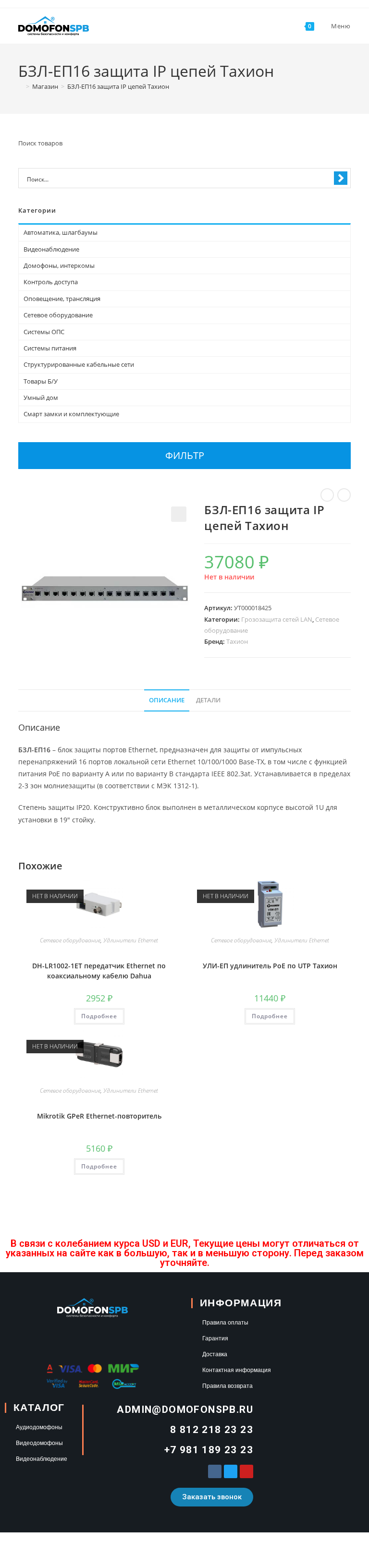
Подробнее (99, 1016)
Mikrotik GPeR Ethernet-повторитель (99, 1115)
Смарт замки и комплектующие (71, 414)
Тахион (237, 641)
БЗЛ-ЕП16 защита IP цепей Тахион (118, 86)
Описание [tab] (166, 700)
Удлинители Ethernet (130, 940)
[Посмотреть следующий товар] (344, 495)
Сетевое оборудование (70, 940)
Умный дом (41, 397)
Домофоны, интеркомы (59, 265)
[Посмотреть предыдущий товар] (327, 495)
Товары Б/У (41, 381)
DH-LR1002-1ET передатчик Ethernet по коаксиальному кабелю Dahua (99, 970)
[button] (178, 514)
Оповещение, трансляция (62, 298)
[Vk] (214, 1471)
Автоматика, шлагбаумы (61, 232)
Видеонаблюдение (51, 249)
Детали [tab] (208, 700)
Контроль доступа (51, 281)
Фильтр (184, 455)
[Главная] (20, 86)
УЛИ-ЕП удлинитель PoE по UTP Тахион (270, 965)
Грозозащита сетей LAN (276, 619)
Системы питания (50, 348)
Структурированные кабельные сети (79, 364)
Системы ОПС (44, 331)
